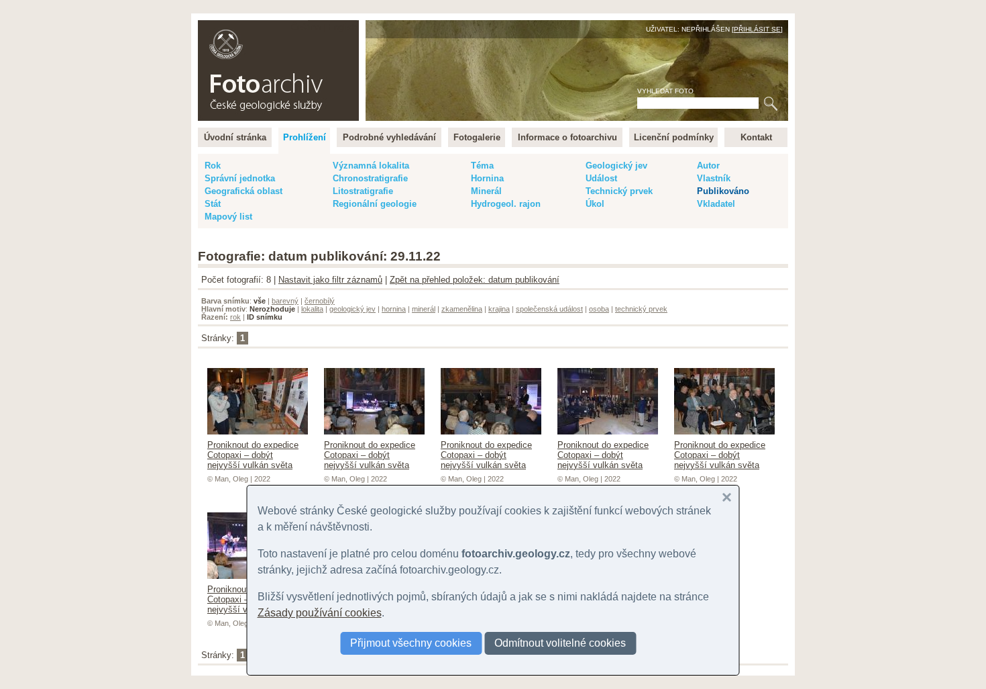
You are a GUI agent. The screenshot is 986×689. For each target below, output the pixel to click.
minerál (423, 309)
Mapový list (228, 217)
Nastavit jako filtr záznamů (330, 280)
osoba (599, 309)
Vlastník (713, 178)
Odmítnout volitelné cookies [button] (560, 643)
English (342, 27)
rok (235, 317)
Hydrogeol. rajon (506, 204)
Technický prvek (619, 191)
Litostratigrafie (363, 191)
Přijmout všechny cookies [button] (411, 643)
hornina (394, 309)
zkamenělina (461, 309)
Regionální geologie (375, 204)
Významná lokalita (371, 165)
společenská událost (549, 309)
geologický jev (352, 309)
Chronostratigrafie (370, 178)
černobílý (320, 301)
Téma (482, 165)
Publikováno (723, 191)
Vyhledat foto (665, 91)
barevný (285, 301)
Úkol (595, 204)
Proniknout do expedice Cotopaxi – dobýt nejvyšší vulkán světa (252, 455)
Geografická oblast (243, 191)
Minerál (486, 191)
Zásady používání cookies (320, 612)
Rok (213, 165)
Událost (601, 178)
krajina (499, 309)
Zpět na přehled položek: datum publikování (474, 280)
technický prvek (641, 309)
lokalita (312, 309)
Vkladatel (716, 204)
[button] (727, 497)
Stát (213, 204)
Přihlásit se (757, 29)
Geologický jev (616, 165)
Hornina (487, 178)
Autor (708, 165)
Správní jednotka (240, 178)
